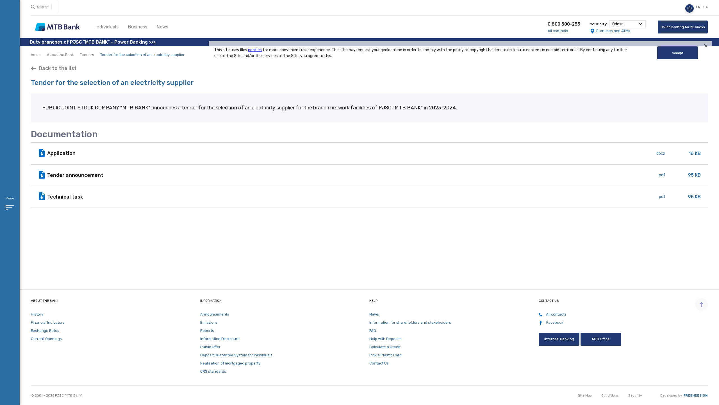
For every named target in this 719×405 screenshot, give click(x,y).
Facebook (554, 322)
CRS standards (213, 371)
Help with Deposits (385, 339)
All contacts (558, 31)
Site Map (585, 395)
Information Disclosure (220, 339)
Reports (207, 330)
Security (635, 395)
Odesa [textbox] (618, 24)
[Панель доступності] (689, 8)
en (698, 7)
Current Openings (46, 339)
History (37, 314)
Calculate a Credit (385, 347)
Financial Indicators (48, 322)
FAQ (372, 330)
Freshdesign (696, 395)
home (36, 55)
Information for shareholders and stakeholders (410, 322)
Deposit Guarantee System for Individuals (236, 355)
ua (705, 7)
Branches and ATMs (613, 31)
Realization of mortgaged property (230, 363)
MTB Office (601, 339)
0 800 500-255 (564, 24)
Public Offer (210, 347)
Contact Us (379, 363)
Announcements (214, 314)
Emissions (209, 322)
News (162, 27)
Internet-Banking (559, 339)
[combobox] (627, 24)
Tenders (87, 55)
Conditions (610, 395)
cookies (255, 50)
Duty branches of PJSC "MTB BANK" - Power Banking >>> (93, 42)
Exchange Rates (45, 330)
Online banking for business (683, 27)
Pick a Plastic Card (385, 355)
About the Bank (60, 55)
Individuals (107, 27)
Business (137, 27)
